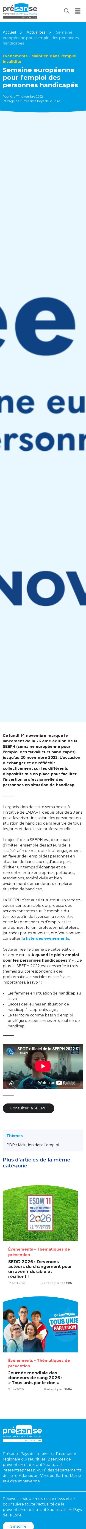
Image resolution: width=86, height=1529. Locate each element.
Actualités (36, 32)
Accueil (9, 32)
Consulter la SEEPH (28, 1108)
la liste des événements (45, 938)
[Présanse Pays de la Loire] (20, 11)
